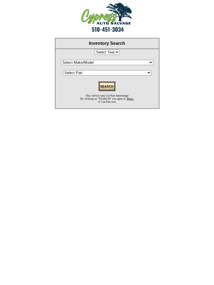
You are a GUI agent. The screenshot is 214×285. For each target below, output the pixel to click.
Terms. (130, 98)
